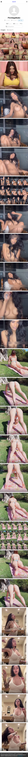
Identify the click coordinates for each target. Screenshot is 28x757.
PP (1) (2, 201)
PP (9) (2, 115)
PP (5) (2, 259)
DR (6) (2, 460)
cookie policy (20, 755)
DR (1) (2, 546)
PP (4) (2, 288)
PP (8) (2, 144)
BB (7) (2, 719)
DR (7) (2, 431)
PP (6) (2, 230)
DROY (4, 375)
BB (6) (2, 748)
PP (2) (2, 345)
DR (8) (2, 403)
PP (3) (2, 316)
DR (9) (2, 374)
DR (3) (2, 575)
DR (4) (2, 518)
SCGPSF (5, 59)
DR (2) (2, 604)
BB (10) (2, 633)
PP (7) (2, 172)
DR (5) (2, 489)
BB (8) (2, 690)
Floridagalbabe (14, 18)
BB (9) (2, 662)
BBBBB (4, 634)
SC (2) (2, 86)
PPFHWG (5, 116)
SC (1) (2, 57)
